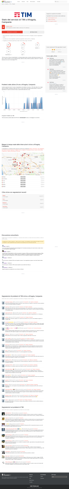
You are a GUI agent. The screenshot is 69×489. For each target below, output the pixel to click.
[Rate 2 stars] (54, 49)
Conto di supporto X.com (52, 17)
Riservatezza (32, 1)
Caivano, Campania (34, 301)
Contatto (38, 1)
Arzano (35, 149)
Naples (30, 148)
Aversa (32, 149)
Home (18, 1)
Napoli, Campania (28, 306)
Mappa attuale (34, 32)
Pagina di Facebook (51, 19)
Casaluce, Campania (32, 312)
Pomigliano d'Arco (18, 149)
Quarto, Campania (33, 322)
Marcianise (13, 151)
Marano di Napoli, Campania (32, 384)
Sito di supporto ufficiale (52, 21)
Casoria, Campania (29, 334)
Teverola (18, 151)
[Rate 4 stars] (58, 49)
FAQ (27, 1)
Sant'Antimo (34, 148)
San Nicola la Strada (6, 149)
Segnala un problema (13, 32)
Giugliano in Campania (26, 149)
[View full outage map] (23, 164)
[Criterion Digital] (34, 486)
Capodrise (12, 149)
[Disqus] (23, 257)
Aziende (23, 1)
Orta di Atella (40, 149)
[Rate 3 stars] (56, 49)
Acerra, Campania (29, 380)
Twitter (41, 476)
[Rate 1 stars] (53, 49)
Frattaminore (4, 151)
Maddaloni (42, 148)
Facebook (42, 478)
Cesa (39, 148)
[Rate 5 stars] (60, 49)
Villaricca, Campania (33, 359)
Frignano (9, 151)
